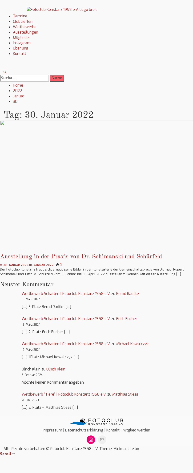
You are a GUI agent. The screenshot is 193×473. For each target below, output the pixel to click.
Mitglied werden (136, 430)
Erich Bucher (126, 318)
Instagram (22, 42)
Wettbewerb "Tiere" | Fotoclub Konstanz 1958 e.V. (64, 394)
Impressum (52, 430)
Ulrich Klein (55, 369)
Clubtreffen (22, 21)
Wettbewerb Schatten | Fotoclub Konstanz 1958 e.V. (66, 293)
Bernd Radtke (127, 293)
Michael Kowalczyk (132, 343)
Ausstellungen (25, 32)
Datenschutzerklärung (84, 430)
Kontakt (19, 53)
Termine (20, 16)
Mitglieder (21, 37)
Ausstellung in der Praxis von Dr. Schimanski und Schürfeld (81, 257)
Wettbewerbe (24, 26)
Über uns (20, 48)
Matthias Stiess (125, 394)
